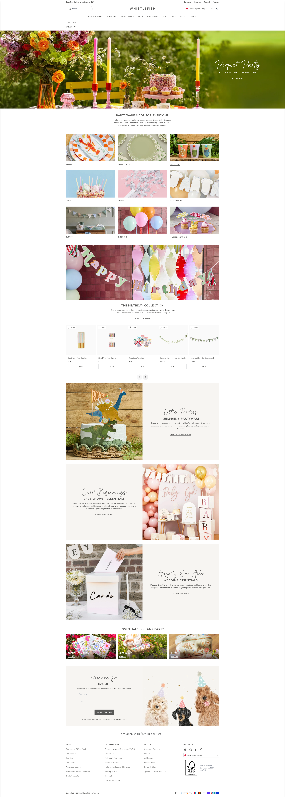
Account (216, 2)
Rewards (207, 2)
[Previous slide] (139, 377)
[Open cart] (217, 8)
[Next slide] (145, 377)
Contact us (187, 2)
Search (74, 8)
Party (74, 22)
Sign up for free (104, 712)
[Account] (212, 8)
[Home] (142, 8)
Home (68, 22)
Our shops (198, 2)
